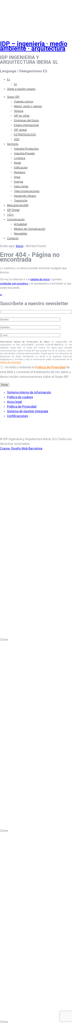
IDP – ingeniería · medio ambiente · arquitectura (33, 46)
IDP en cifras (22, 115)
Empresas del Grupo (26, 120)
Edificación (21, 167)
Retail (17, 163)
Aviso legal (14, 402)
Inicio (19, 246)
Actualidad (20, 224)
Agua (17, 177)
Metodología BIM (17, 205)
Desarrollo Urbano (25, 196)
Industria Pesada (24, 153)
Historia (18, 111)
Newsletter (20, 233)
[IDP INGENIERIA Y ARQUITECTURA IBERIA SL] (8, 16)
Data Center (21, 186)
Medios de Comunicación (29, 229)
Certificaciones (17, 416)
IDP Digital (13, 210)
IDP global (20, 130)
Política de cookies (20, 397)
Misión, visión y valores (28, 106)
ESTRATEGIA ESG (25, 134)
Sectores (12, 144)
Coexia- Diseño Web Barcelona (21, 448)
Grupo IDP (13, 97)
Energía (18, 181)
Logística (19, 158)
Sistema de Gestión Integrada (27, 411)
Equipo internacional (26, 125)
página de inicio (40, 279)
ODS (16, 139)
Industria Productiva (26, 148)
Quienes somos (23, 101)
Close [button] (4, 639)
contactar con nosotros (14, 283)
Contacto (13, 238)
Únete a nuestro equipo (21, 89)
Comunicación (16, 219)
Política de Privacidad (10, 362)
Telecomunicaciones (26, 191)
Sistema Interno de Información (29, 392)
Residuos (19, 172)
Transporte (20, 200)
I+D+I (10, 214)
